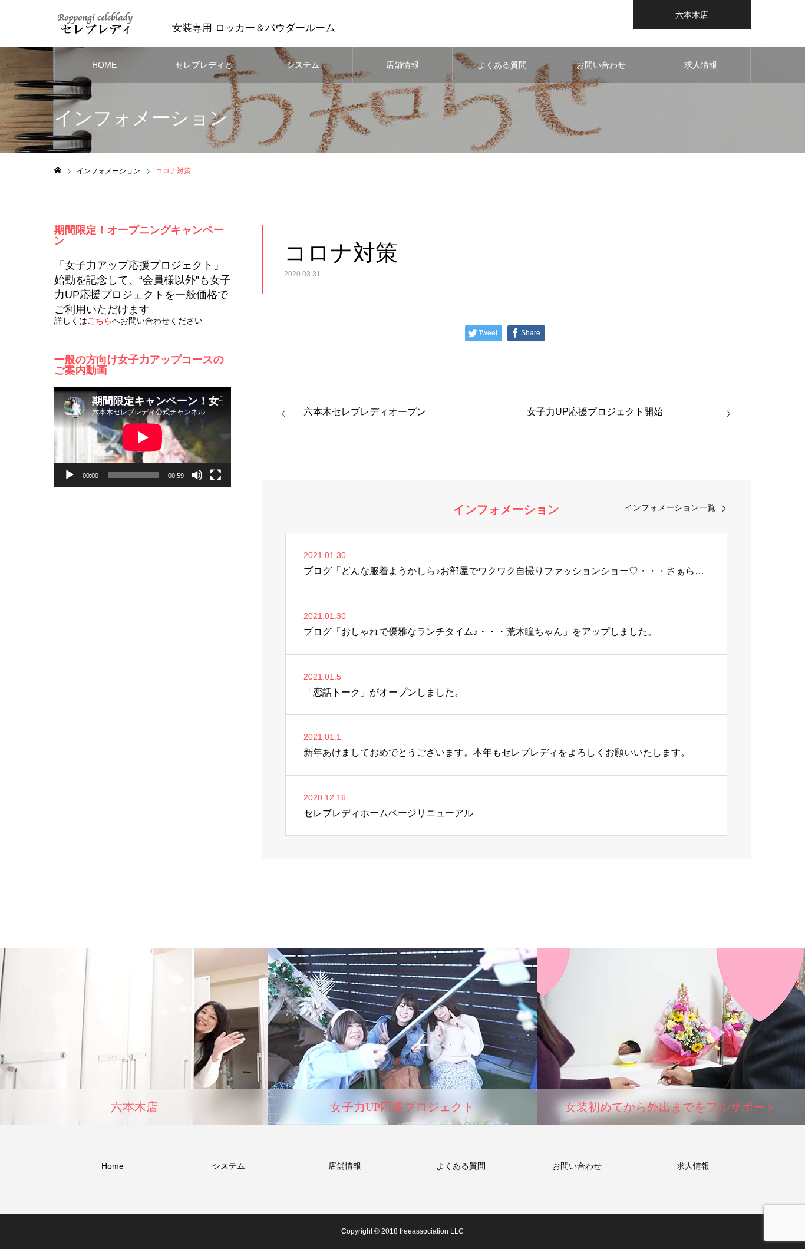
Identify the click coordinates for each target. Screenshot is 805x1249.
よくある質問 (502, 65)
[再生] (69, 475)
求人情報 (700, 65)
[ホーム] (57, 170)
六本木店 (691, 14)
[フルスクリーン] (216, 475)
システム (302, 65)
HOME (104, 65)
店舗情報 (402, 65)
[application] (142, 437)
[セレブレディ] (95, 23)
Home (112, 1166)
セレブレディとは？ (204, 71)
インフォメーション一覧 (670, 507)
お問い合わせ (601, 65)
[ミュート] (197, 475)
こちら (99, 320)
